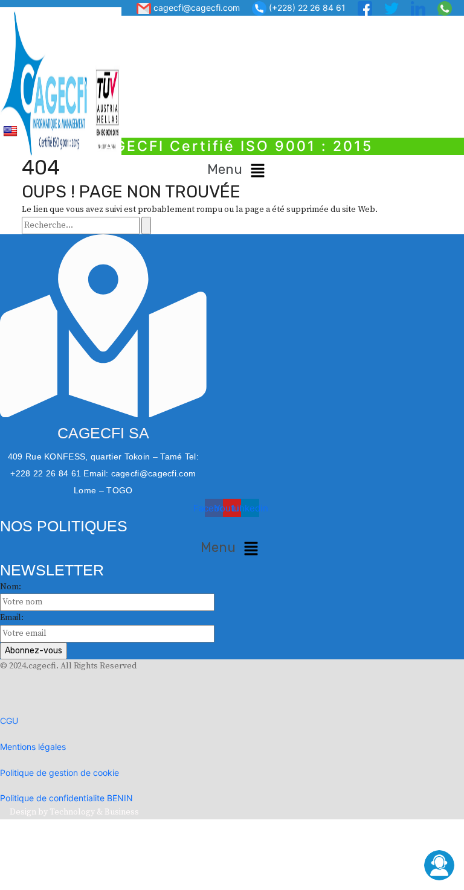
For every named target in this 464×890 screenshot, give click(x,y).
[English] (12, 130)
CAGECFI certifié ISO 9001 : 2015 (232, 146)
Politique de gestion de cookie (59, 772)
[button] (238, 170)
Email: (12, 617)
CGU (9, 721)
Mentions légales (33, 746)
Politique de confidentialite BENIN (66, 798)
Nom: (10, 586)
